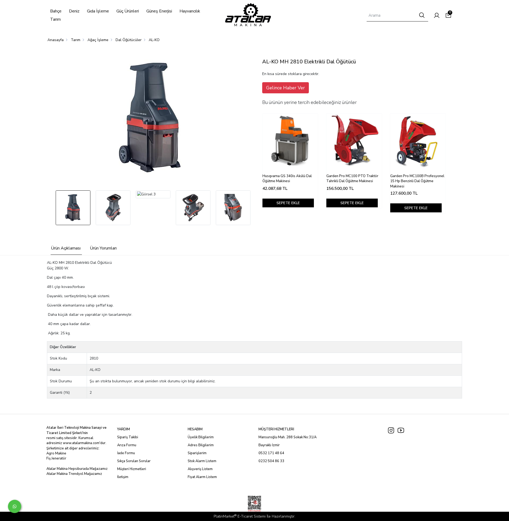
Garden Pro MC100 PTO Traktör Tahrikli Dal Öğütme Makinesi (352, 179)
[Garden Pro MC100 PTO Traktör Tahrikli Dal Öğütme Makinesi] (354, 141)
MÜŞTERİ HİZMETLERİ (276, 429)
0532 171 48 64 (271, 453)
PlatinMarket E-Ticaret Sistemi (240, 516)
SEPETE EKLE (288, 202)
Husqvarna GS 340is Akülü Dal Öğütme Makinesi (287, 179)
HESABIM (195, 429)
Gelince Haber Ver (285, 88)
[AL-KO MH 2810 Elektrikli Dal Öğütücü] (151, 118)
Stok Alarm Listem (202, 461)
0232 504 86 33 (271, 461)
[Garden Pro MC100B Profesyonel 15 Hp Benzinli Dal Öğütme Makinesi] (418, 141)
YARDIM (123, 429)
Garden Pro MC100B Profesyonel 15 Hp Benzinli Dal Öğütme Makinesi (417, 181)
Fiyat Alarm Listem (202, 477)
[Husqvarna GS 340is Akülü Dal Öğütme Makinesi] (290, 141)
